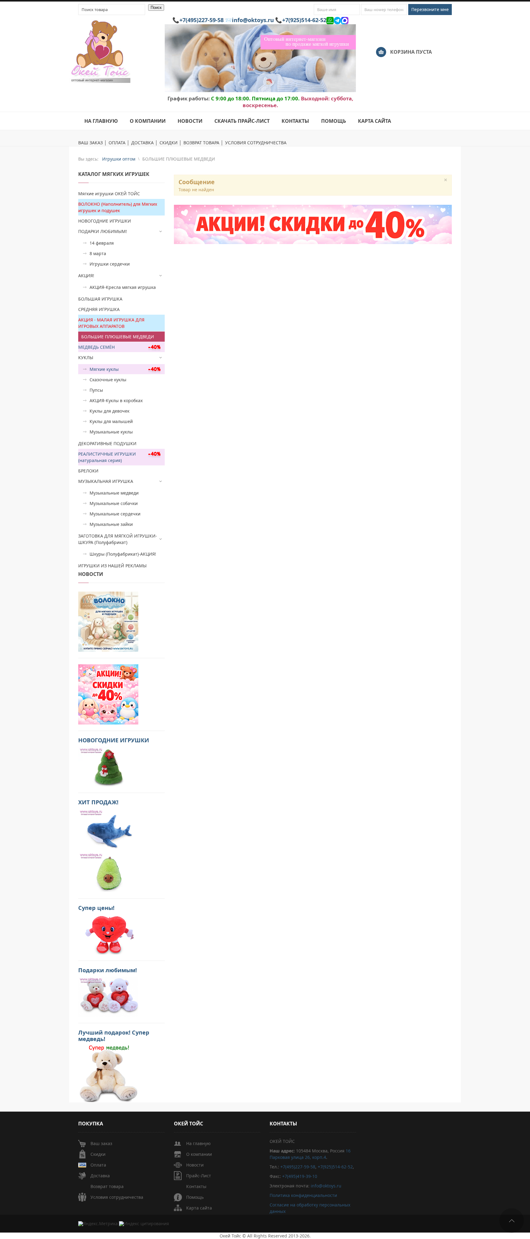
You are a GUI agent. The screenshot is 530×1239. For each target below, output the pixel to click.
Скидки (98, 1154)
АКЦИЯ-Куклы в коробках (116, 400)
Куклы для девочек (109, 411)
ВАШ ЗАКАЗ (90, 143)
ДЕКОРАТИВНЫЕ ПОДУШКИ (107, 443)
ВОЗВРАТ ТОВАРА (201, 143)
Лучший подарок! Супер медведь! (113, 1036)
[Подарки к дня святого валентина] (108, 621)
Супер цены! (96, 907)
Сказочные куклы (108, 380)
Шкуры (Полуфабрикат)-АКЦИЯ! (123, 554)
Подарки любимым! (107, 970)
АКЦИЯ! (86, 275)
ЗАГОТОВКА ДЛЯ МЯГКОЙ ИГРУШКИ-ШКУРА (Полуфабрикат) (117, 539)
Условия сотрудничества (116, 1197)
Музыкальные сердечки (115, 514)
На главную (198, 1143)
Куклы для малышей (111, 421)
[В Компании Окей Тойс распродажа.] (108, 1073)
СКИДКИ (168, 143)
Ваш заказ (101, 1143)
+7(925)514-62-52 (304, 20)
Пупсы (96, 390)
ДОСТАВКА (142, 143)
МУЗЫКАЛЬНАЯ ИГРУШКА (105, 481)
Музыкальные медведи (114, 493)
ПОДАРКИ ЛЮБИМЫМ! (102, 231)
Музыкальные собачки (114, 503)
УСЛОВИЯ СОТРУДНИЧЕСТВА (255, 143)
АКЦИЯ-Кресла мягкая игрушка (123, 287)
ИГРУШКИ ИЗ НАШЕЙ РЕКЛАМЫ (112, 566)
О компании (199, 1154)
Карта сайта (199, 1208)
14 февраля (102, 243)
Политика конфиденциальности (303, 1195)
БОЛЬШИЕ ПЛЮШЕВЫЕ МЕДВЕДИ (117, 337)
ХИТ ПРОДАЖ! (98, 802)
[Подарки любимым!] (108, 996)
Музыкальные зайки (111, 524)
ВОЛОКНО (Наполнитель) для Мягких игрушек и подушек (117, 207)
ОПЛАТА (117, 143)
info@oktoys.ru (253, 20)
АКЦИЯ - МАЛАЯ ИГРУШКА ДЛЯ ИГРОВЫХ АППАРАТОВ (111, 323)
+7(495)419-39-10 (299, 1176)
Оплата (98, 1165)
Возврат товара (107, 1186)
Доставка (100, 1176)
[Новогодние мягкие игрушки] (108, 766)
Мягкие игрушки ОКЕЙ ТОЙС (109, 193)
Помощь (195, 1197)
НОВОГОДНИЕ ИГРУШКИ (104, 221)
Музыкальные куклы (111, 432)
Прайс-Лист (198, 1176)
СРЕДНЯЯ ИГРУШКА (99, 309)
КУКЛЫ (85, 357)
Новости (195, 1165)
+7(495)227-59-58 (201, 20)
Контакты (196, 1186)
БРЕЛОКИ (88, 471)
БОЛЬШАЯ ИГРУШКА (100, 299)
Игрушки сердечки (110, 264)
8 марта (98, 253)
